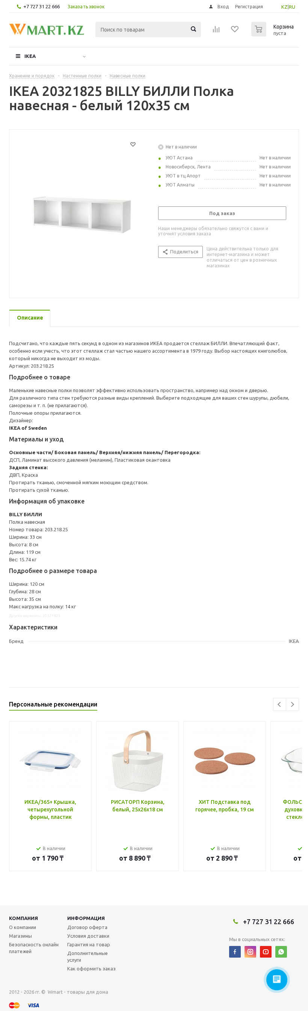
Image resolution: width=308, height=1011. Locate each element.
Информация (86, 918)
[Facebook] (235, 952)
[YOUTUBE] (266, 952)
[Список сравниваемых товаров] (216, 31)
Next (292, 704)
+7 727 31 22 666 (41, 6)
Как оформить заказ (91, 968)
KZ (284, 6)
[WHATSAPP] (281, 952)
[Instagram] (250, 952)
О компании (22, 927)
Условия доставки (88, 935)
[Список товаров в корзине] (273, 34)
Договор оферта (87, 927)
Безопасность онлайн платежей (34, 948)
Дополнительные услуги (87, 956)
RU (292, 6)
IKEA (30, 56)
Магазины (20, 935)
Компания (23, 918)
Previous (279, 704)
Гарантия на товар (88, 944)
